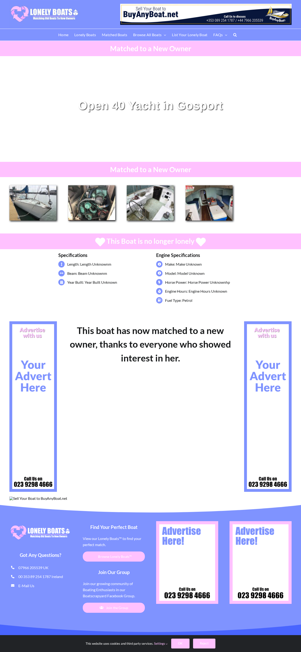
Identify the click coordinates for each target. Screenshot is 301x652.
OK (180, 643)
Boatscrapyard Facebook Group (108, 596)
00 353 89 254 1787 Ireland (40, 576)
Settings (160, 643)
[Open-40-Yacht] (32, 187)
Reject (204, 643)
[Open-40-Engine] (91, 187)
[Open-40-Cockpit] (150, 187)
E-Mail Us (26, 585)
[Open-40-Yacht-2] (209, 187)
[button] (235, 35)
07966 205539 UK (33, 567)
